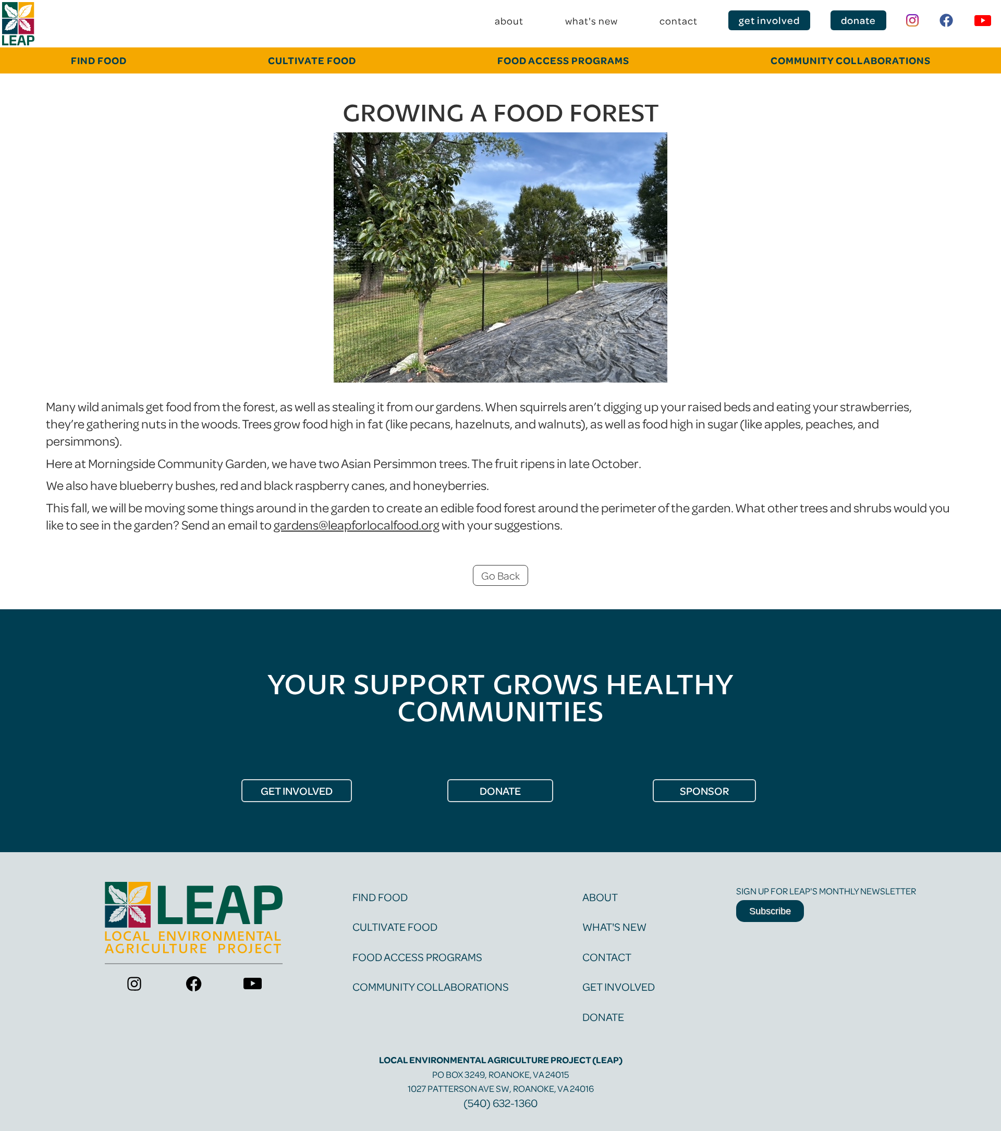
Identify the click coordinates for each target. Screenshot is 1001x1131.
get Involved (297, 790)
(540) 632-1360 (500, 1103)
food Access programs (563, 60)
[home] (18, 23)
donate (858, 20)
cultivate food (312, 60)
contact (679, 20)
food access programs (417, 957)
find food (380, 897)
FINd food (99, 60)
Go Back (500, 575)
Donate (603, 1017)
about (509, 20)
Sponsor (704, 790)
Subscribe (770, 911)
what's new (591, 20)
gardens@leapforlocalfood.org (357, 525)
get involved (769, 20)
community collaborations (851, 60)
